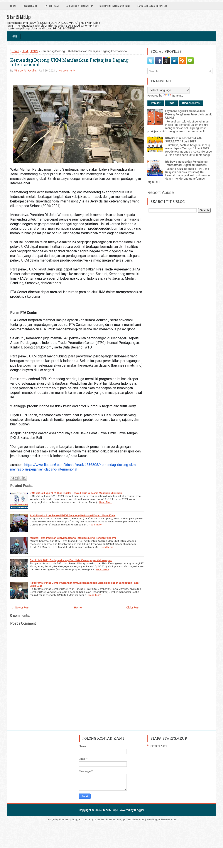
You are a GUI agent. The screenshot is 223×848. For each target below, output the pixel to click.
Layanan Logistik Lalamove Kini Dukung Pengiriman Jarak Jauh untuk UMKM (188, 114)
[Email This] (12, 478)
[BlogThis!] (16, 478)
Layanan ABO (30, 6)
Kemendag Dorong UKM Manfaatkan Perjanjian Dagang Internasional (69, 62)
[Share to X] (20, 478)
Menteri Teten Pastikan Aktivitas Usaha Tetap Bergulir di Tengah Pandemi (73, 537)
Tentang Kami (51, 6)
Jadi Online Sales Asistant (114, 6)
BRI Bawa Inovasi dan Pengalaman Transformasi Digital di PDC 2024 (186, 163)
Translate (177, 95)
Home (13, 6)
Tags (171, 103)
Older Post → (134, 607)
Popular (155, 103)
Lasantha (99, 819)
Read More (105, 502)
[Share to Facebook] (24, 478)
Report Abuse (160, 192)
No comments (67, 70)
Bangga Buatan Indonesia (152, 6)
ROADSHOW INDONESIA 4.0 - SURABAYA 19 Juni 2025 (183, 139)
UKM (25, 51)
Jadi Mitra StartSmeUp (79, 6)
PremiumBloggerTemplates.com (125, 819)
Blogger (139, 810)
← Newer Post (20, 607)
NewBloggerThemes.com (162, 819)
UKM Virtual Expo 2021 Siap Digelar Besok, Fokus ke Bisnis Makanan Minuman (76, 493)
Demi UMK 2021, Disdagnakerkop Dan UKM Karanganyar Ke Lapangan (71, 560)
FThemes (64, 819)
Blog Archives (191, 103)
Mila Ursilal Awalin (25, 70)
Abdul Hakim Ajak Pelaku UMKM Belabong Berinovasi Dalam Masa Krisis (72, 515)
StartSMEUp (19, 16)
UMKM (34, 51)
